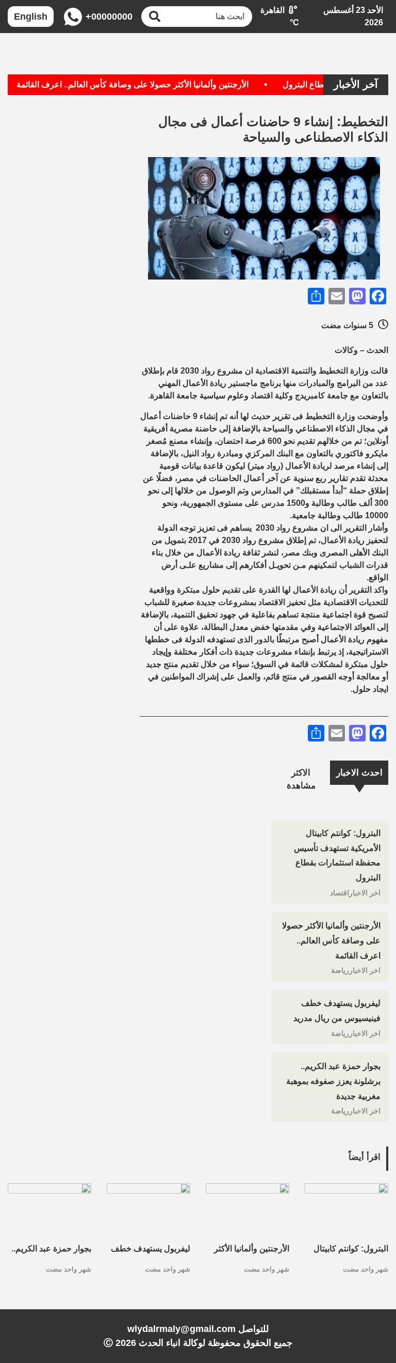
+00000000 (108, 16)
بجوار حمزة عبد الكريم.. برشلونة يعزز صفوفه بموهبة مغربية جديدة (333, 1081)
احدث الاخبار (359, 773)
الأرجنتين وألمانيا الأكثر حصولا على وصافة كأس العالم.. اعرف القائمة (146, 84)
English (30, 16)
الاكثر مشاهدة (301, 779)
